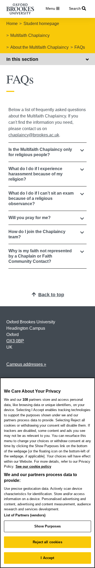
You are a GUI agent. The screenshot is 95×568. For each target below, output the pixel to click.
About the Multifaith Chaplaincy (39, 47)
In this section (22, 59)
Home (12, 23)
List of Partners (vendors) (24, 515)
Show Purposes (47, 526)
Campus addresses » (26, 364)
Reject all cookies (47, 542)
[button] (47, 152)
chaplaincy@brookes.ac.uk (33, 135)
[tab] (47, 152)
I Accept (47, 558)
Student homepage (41, 23)
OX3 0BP (15, 341)
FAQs (79, 47)
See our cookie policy (33, 466)
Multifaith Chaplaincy (30, 35)
